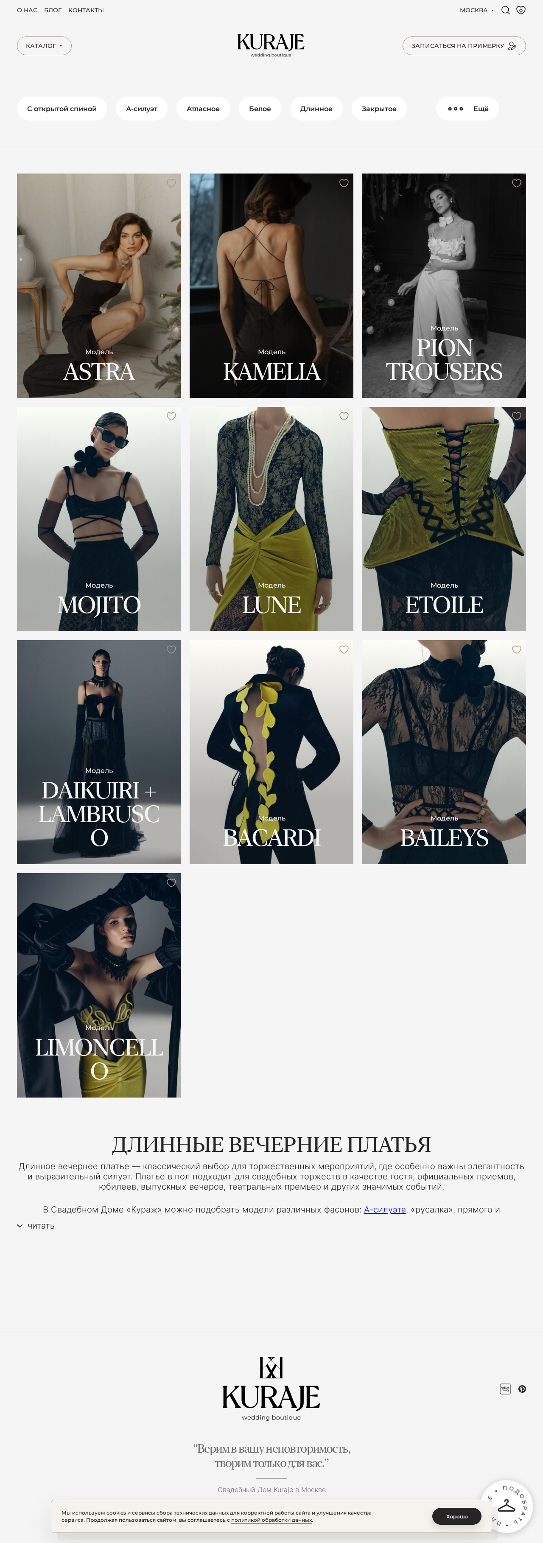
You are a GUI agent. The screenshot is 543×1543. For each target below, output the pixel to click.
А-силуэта (385, 1209)
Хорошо (457, 1516)
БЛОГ (53, 10)
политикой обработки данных (271, 1520)
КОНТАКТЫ (86, 10)
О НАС (27, 10)
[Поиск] (506, 10)
